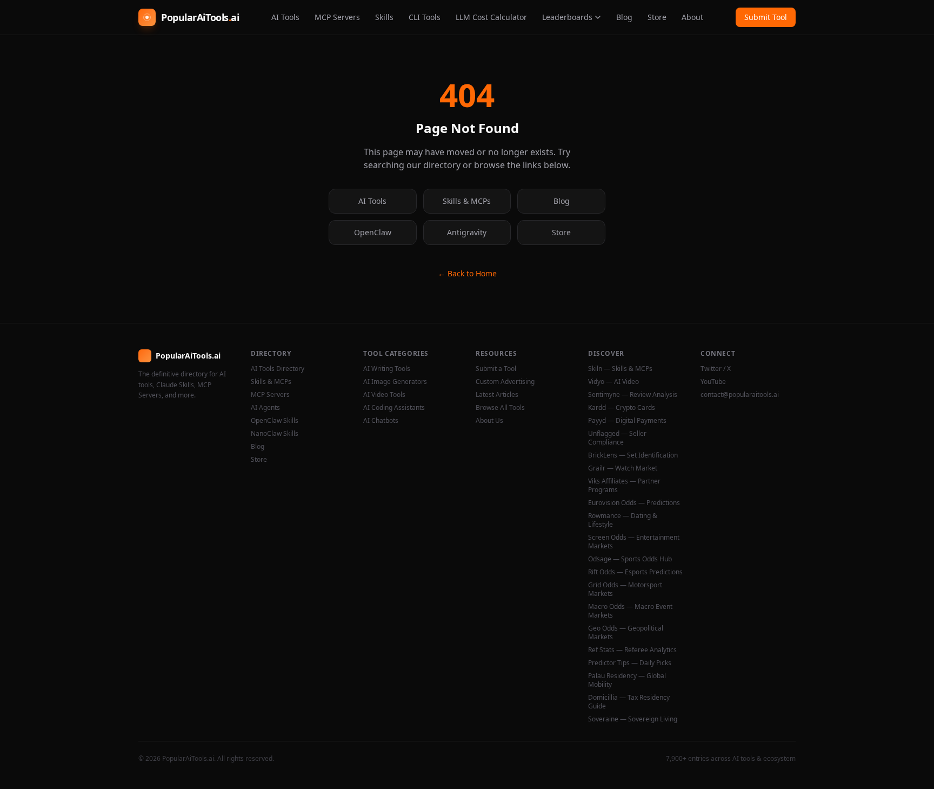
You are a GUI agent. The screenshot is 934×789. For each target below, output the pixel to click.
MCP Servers (337, 17)
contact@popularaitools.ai (739, 394)
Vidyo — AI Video (613, 381)
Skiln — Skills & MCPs (620, 368)
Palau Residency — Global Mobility (627, 680)
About (692, 17)
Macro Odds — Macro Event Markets (630, 611)
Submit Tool (765, 17)
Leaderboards (567, 17)
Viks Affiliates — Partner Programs (624, 485)
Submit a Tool (496, 368)
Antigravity (466, 232)
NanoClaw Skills (274, 433)
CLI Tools (425, 17)
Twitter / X (715, 368)
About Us (489, 420)
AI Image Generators (395, 381)
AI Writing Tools (386, 368)
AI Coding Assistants (394, 407)
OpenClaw (372, 232)
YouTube (713, 381)
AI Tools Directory (277, 368)
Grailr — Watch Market (622, 468)
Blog (624, 17)
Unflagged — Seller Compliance (617, 438)
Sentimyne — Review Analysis (632, 394)
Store (657, 17)
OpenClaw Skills (274, 420)
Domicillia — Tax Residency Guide (629, 702)
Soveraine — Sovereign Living (632, 719)
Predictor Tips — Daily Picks (629, 663)
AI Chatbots (380, 420)
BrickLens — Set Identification (633, 455)
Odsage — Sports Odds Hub (630, 559)
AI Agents (265, 407)
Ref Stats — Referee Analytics (632, 650)
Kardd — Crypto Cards (621, 407)
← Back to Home (467, 273)
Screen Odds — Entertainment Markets (633, 542)
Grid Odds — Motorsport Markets (625, 589)
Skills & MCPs (467, 201)
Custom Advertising (505, 381)
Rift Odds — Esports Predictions (635, 572)
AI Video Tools (384, 394)
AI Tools (285, 17)
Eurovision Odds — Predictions (634, 503)
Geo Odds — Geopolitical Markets (625, 632)
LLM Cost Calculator (491, 17)
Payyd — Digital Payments (627, 420)
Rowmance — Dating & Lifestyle (622, 520)
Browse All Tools (500, 407)
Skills (384, 17)
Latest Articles (497, 394)
